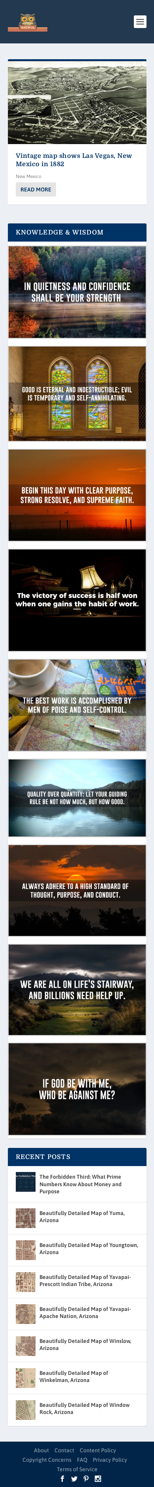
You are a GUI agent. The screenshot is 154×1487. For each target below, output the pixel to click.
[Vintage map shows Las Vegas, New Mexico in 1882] (77, 102)
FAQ (82, 1460)
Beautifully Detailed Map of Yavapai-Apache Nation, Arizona (85, 1312)
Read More (36, 189)
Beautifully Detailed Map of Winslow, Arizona (85, 1344)
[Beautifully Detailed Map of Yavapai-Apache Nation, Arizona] (26, 1314)
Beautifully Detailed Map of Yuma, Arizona (82, 1216)
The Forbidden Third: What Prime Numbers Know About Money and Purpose (80, 1184)
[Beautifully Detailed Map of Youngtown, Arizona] (26, 1250)
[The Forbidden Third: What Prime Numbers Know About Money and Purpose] (26, 1182)
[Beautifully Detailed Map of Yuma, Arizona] (26, 1218)
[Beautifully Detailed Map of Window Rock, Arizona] (26, 1410)
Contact (64, 1450)
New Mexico (28, 176)
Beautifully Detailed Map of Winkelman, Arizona (73, 1376)
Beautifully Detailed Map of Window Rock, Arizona (84, 1408)
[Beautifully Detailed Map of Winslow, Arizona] (26, 1346)
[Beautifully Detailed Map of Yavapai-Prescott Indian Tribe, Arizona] (26, 1282)
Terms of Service (77, 1469)
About (41, 1450)
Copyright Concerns (47, 1460)
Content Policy (98, 1450)
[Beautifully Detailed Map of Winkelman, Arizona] (26, 1378)
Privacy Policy (110, 1460)
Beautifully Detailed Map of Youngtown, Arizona (88, 1248)
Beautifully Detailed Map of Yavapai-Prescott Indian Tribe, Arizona (85, 1280)
